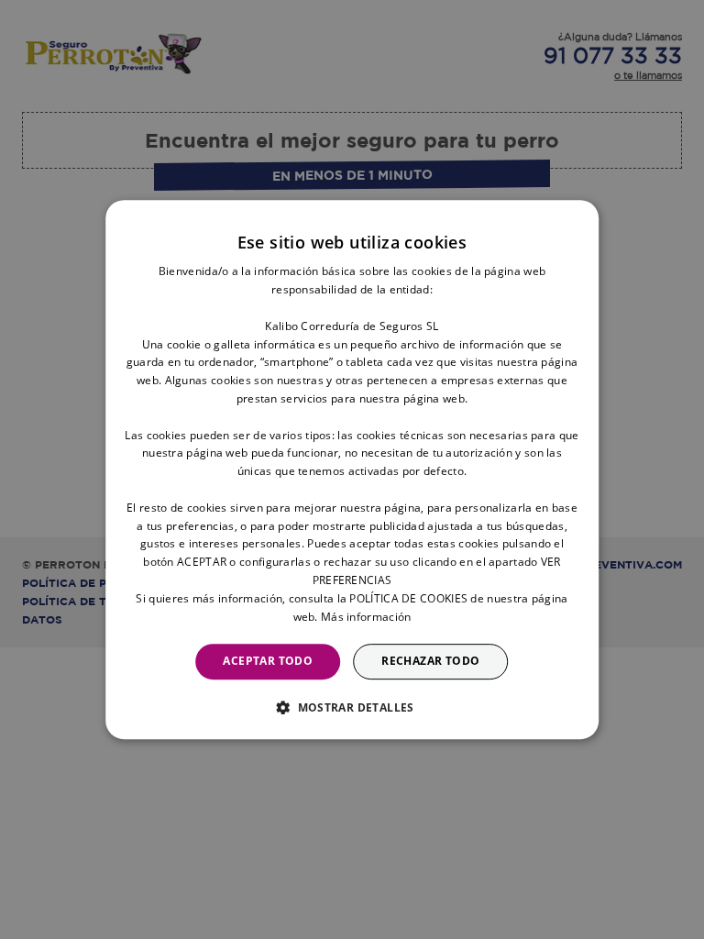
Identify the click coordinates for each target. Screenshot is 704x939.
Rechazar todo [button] (430, 660)
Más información (366, 616)
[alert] (352, 469)
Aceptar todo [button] (268, 660)
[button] (352, 707)
